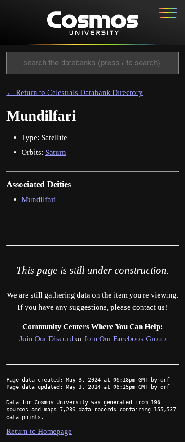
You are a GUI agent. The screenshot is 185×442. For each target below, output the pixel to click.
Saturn (55, 152)
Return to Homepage (39, 431)
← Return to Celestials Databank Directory (74, 92)
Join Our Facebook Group (125, 338)
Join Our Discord (46, 338)
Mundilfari (39, 199)
